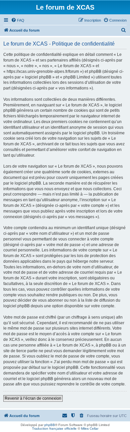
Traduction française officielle (54, 428)
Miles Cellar (89, 428)
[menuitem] (17, 20)
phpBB (49, 425)
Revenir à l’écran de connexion (33, 398)
